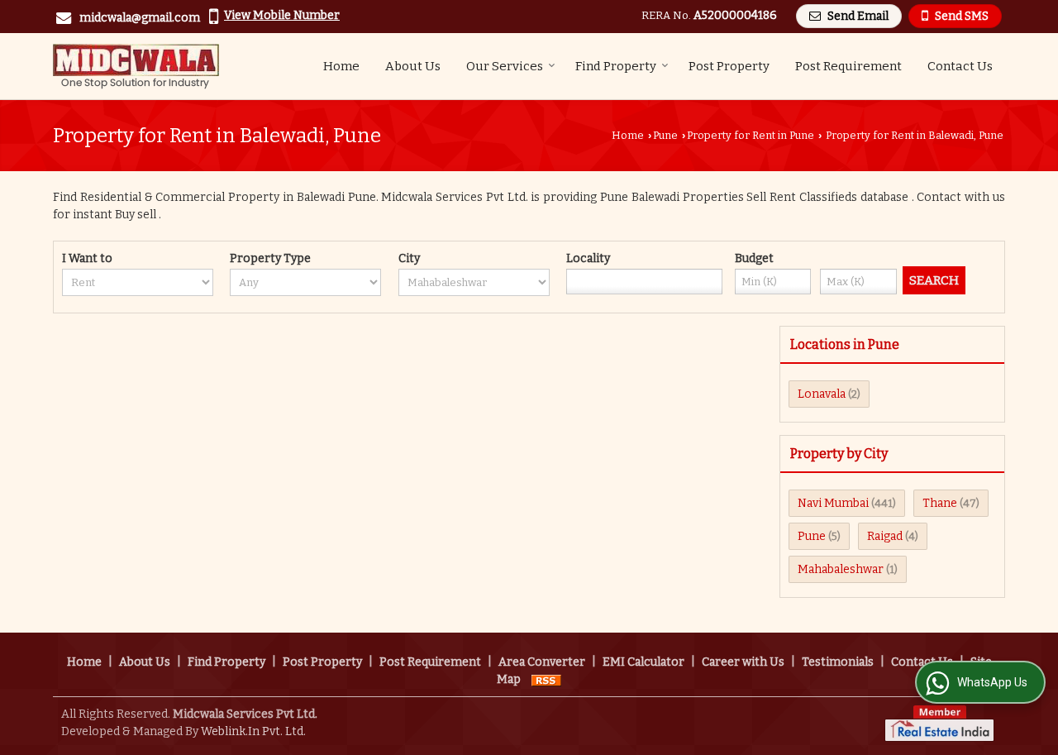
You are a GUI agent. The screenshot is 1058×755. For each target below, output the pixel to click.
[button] (282, 15)
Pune (665, 135)
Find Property (615, 66)
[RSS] (546, 679)
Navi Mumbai (833, 503)
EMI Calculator (643, 662)
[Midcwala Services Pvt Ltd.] (136, 66)
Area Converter (541, 662)
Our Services (504, 66)
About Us (413, 66)
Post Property (729, 66)
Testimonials (838, 662)
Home (341, 66)
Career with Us (743, 662)
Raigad (885, 536)
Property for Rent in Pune (750, 135)
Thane (939, 503)
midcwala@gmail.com (139, 18)
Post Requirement (848, 66)
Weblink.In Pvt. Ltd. (253, 731)
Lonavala (822, 394)
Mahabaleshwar (841, 569)
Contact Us (960, 66)
